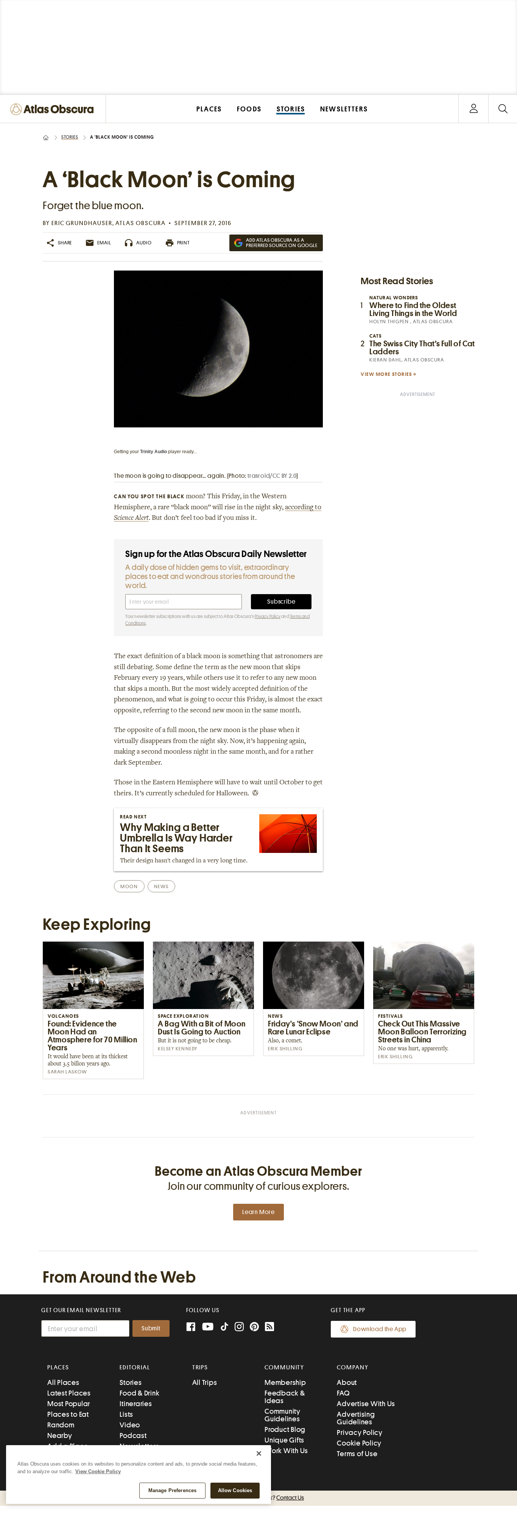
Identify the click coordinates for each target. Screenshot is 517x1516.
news (161, 886)
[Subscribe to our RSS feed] (269, 1327)
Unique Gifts (284, 1440)
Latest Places (69, 1393)
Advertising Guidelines (356, 1418)
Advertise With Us (366, 1403)
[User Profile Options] (473, 109)
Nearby (59, 1435)
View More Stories (386, 374)
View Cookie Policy (98, 1471)
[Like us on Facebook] (190, 1327)
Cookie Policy (359, 1443)
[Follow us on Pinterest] (254, 1327)
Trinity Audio (153, 451)
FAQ (343, 1393)
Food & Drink (139, 1393)
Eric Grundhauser (81, 223)
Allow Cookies (235, 1490)
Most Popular (68, 1403)
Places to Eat (68, 1414)
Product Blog (285, 1429)
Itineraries (136, 1403)
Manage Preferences (172, 1490)
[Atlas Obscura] (53, 109)
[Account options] (474, 109)
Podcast (133, 1435)
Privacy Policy (267, 616)
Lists (126, 1414)
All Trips (204, 1382)
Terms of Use (357, 1453)
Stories (69, 137)
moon (129, 886)
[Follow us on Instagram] (239, 1327)
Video (130, 1424)
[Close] (259, 1453)
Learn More (258, 1212)
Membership (285, 1382)
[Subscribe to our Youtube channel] (207, 1327)
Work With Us (286, 1450)
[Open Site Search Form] (503, 109)
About (347, 1382)
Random (61, 1424)
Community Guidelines (283, 1415)
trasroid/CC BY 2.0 (272, 476)
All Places (63, 1382)
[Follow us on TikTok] (224, 1328)
